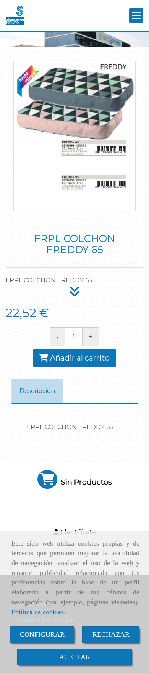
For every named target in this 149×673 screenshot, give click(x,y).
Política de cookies (37, 612)
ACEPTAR (74, 657)
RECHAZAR (111, 634)
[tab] (37, 391)
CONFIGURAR (42, 634)
